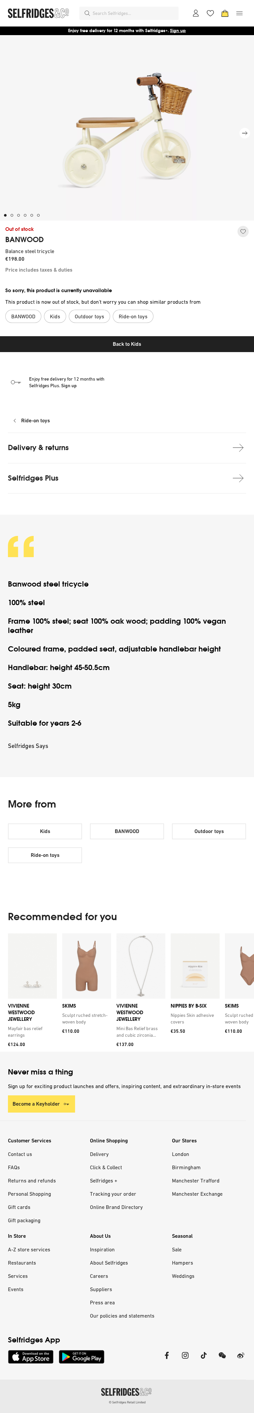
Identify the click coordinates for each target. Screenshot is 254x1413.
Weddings (183, 1276)
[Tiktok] (203, 1359)
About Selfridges (109, 1263)
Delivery (99, 1154)
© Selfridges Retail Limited (127, 1402)
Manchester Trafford (196, 1180)
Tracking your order (113, 1194)
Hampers (182, 1263)
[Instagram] (185, 1359)
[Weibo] (240, 1359)
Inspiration (102, 1249)
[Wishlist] (210, 13)
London (180, 1154)
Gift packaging (24, 1220)
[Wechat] (222, 1359)
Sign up (178, 30)
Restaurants (22, 1263)
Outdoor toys (209, 831)
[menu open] (239, 13)
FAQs (14, 1167)
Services (18, 1276)
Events (15, 1289)
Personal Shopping (29, 1194)
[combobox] (134, 13)
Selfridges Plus (33, 478)
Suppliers (101, 1289)
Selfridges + (103, 1180)
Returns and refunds (32, 1180)
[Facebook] (166, 1359)
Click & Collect (106, 1167)
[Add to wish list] (243, 231)
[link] (31, 1031)
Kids (45, 831)
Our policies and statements (122, 1316)
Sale (177, 1249)
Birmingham (186, 1167)
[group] (127, 992)
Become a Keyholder (36, 1104)
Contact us (20, 1154)
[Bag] (225, 13)
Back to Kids (127, 344)
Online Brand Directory (116, 1207)
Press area (102, 1302)
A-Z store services (29, 1249)
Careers (99, 1276)
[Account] (195, 13)
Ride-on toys (35, 420)
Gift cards (19, 1207)
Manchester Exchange (197, 1194)
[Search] (87, 13)
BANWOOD (24, 239)
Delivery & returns (38, 447)
